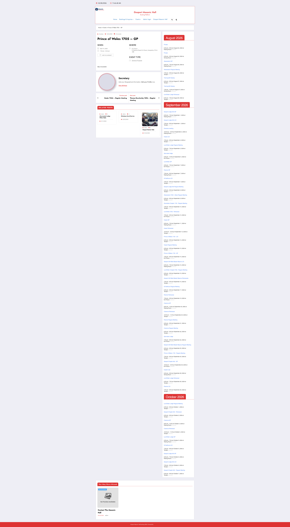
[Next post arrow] (158, 98)
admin (102, 114)
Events (138, 19)
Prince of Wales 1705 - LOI (171, 236)
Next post (132, 95)
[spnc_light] (176, 20)
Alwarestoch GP (168, 61)
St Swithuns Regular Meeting (172, 286)
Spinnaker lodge (168, 153)
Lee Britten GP (168, 161)
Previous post (123, 95)
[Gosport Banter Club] (150, 119)
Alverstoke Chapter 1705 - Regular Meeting (175, 203)
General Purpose (137, 60)
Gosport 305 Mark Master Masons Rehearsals (176, 278)
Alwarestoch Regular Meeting (172, 69)
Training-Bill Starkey (169, 78)
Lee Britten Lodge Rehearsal (171, 94)
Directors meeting (168, 128)
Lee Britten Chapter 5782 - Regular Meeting (175, 270)
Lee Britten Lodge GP (169, 437)
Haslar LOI (167, 136)
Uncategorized (102, 489)
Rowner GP (167, 170)
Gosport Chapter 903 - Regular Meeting (174, 470)
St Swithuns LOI (168, 178)
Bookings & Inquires (125, 19)
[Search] (172, 19)
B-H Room (134, 48)
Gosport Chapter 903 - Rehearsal (173, 412)
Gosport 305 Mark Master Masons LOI (174, 261)
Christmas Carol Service (127, 116)
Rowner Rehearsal (169, 295)
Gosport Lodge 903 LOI (170, 120)
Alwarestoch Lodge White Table (105, 117)
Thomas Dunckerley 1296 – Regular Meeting (142, 99)
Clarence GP (167, 303)
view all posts (123, 85)
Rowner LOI (167, 386)
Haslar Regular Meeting (170, 245)
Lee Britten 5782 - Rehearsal (171, 211)
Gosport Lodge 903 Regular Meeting (173, 186)
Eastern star (167, 370)
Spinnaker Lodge (168, 336)
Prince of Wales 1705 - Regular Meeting (174, 353)
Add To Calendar (106, 55)
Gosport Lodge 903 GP (170, 112)
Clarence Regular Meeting (171, 328)
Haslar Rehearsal (168, 228)
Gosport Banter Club (148, 130)
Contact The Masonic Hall (106, 511)
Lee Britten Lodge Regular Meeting (173, 145)
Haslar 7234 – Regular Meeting (115, 98)
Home (115, 19)
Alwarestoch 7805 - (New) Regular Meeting (175, 195)
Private (166, 44)
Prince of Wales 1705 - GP (171, 253)
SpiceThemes (157, 524)
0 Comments (118, 34)
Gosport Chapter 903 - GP (171, 361)
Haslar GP (166, 220)
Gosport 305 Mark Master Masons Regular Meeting (177, 345)
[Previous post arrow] (97, 98)
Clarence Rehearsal (169, 311)
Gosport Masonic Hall (145, 12)
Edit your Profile (146, 82)
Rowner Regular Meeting (170, 320)
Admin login (147, 19)
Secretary (101, 34)
